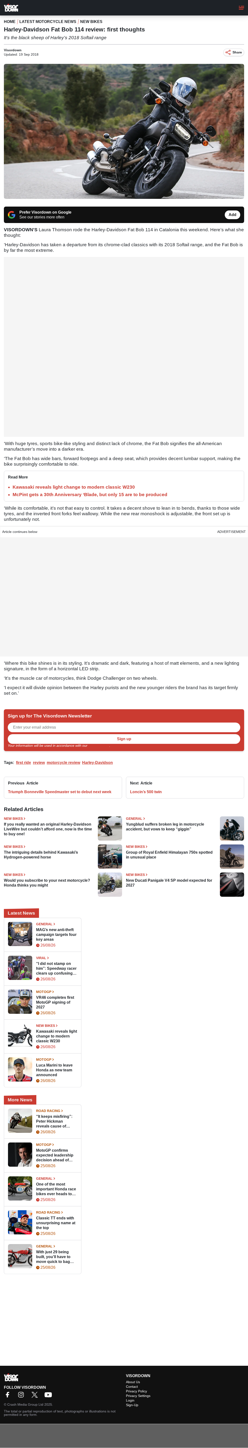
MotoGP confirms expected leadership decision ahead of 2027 (54, 1155)
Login (130, 1400)
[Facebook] (9, 1396)
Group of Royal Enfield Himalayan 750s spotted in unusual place (169, 854)
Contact (132, 1386)
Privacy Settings (138, 1395)
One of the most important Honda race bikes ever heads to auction (56, 1189)
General (134, 819)
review (39, 763)
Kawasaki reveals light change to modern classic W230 (74, 487)
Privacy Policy (98, 745)
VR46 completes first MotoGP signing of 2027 (55, 1002)
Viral (41, 958)
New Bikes (91, 22)
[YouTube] (49, 1396)
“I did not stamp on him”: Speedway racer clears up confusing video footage (56, 969)
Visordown (13, 50)
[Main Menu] (241, 7)
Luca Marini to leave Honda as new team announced (54, 1070)
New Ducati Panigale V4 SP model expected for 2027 (169, 882)
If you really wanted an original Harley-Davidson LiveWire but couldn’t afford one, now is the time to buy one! (48, 829)
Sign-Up (132, 1405)
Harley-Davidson (97, 763)
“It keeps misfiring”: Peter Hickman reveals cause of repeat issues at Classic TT (54, 1121)
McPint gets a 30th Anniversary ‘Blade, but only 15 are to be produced (90, 494)
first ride (23, 763)
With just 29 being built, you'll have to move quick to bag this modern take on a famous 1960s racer (56, 1257)
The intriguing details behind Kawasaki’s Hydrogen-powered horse (41, 854)
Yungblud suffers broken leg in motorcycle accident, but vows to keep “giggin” (165, 826)
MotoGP (43, 992)
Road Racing (48, 1111)
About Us (133, 1382)
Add (232, 215)
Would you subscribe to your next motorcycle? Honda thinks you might (47, 882)
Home (10, 22)
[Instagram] (22, 1396)
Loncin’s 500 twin (146, 792)
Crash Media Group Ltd (25, 1404)
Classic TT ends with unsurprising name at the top (55, 1223)
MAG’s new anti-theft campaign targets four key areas (56, 934)
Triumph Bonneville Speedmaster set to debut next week (59, 792)
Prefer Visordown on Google (45, 212)
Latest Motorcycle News (47, 22)
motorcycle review (63, 763)
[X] (36, 1396)
